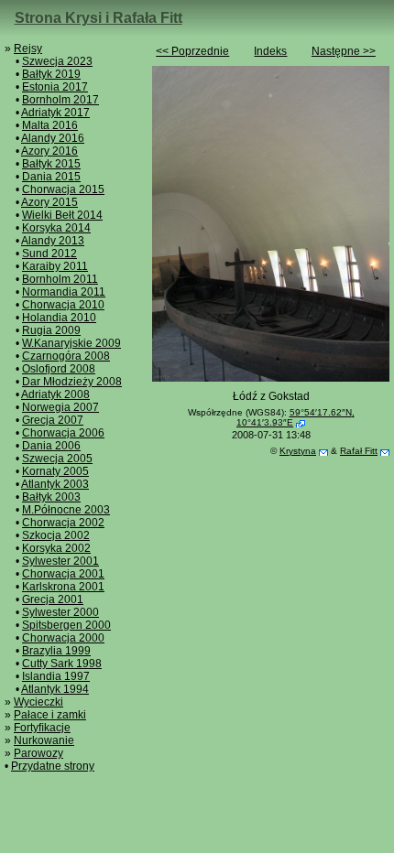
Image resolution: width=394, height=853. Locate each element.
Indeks (270, 51)
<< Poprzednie (192, 51)
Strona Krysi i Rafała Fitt (98, 18)
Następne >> (344, 51)
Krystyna (297, 451)
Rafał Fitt (359, 451)
